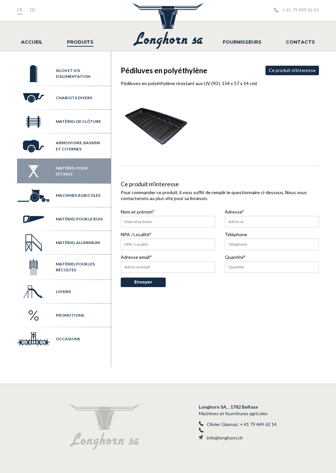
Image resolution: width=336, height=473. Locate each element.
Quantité (235, 257)
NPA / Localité (136, 234)
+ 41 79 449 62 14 (300, 9)
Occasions (68, 338)
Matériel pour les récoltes (75, 266)
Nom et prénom (138, 211)
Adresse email (136, 257)
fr (19, 9)
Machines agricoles (78, 195)
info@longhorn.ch (225, 437)
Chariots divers (74, 97)
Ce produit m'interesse (292, 70)
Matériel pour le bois (79, 218)
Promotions (70, 315)
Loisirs (63, 291)
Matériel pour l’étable (72, 171)
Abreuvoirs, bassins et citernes (78, 145)
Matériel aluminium (78, 242)
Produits (80, 42)
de (33, 9)
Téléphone (236, 234)
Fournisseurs (242, 42)
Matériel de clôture (78, 121)
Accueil (32, 42)
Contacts (300, 42)
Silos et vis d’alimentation (73, 73)
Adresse (234, 211)
